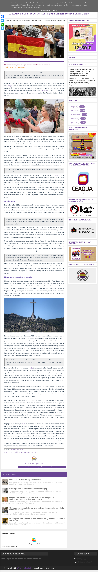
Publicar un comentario (10, 546)
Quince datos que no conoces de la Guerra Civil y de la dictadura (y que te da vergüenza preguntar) (82, 72)
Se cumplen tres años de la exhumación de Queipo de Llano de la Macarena (37, 519)
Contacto (79, 558)
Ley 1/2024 (54, 175)
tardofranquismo (61, 467)
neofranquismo (43, 467)
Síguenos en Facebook (84, 561)
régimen (74, 107)
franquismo (75, 114)
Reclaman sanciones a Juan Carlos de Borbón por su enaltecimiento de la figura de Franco (31, 498)
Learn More (46, 10)
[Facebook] (2, 16)
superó (23, 424)
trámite (31, 368)
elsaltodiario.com (17, 450)
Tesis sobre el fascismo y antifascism (25, 480)
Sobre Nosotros (81, 560)
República (74, 122)
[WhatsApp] (2, 24)
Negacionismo (34, 467)
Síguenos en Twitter (83, 563)
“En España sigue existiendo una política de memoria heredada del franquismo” (36, 509)
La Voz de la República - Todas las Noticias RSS (20, 452)
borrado (44, 90)
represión (74, 118)
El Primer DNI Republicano (34, 463)
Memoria (26, 467)
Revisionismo (52, 467)
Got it (55, 10)
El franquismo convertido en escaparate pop (28, 488)
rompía (10, 86)
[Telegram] (2, 28)
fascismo (21, 467)
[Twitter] (2, 20)
